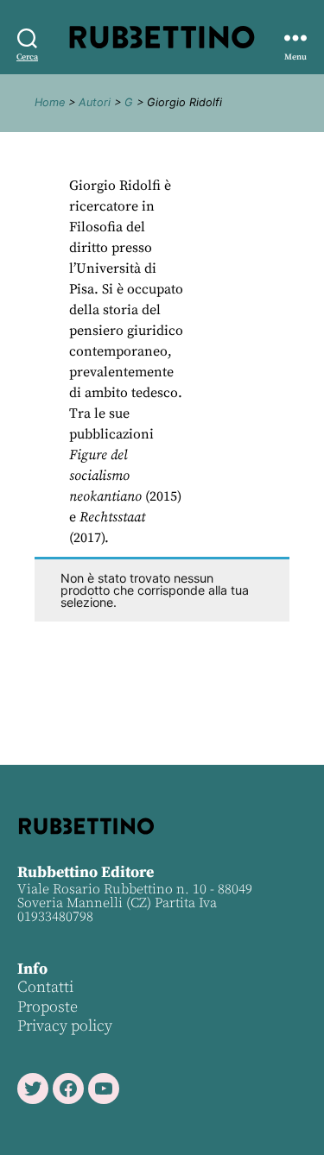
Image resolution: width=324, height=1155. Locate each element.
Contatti (45, 987)
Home (50, 102)
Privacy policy (64, 1026)
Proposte (47, 1007)
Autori (95, 102)
